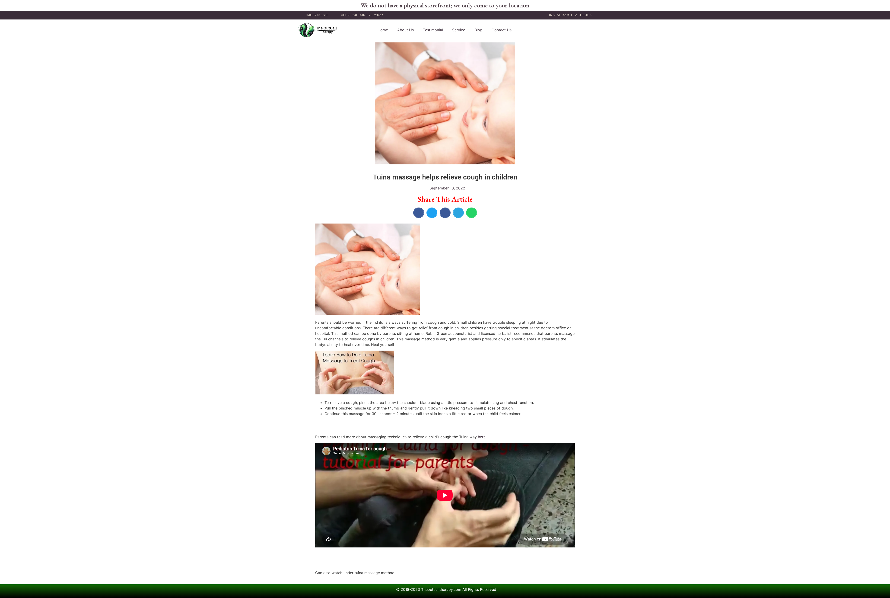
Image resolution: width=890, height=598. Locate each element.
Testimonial (433, 30)
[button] (418, 213)
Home (383, 30)
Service (458, 30)
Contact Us (502, 30)
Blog (478, 30)
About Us (405, 30)
